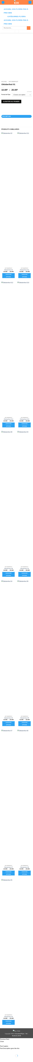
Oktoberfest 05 (8, 1016)
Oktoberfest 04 (8, 718)
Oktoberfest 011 (24, 270)
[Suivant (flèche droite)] (7, 1059)
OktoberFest (13, 81)
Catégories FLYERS (16, 16)
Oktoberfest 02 (8, 270)
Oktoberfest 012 (8, 419)
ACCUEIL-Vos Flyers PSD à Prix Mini (16, 11)
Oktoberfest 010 (24, 419)
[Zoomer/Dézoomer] (2, 1051)
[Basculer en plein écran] (7, 1051)
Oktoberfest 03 (24, 568)
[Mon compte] (3, 2)
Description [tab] (6, 116)
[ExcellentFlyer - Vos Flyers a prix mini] (16, 2)
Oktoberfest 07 (8, 867)
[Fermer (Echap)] (18, 1051)
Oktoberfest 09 (24, 718)
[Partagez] (12, 1051)
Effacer (29, 91)
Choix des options (8, 275)
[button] (30, 2)
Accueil (4, 81)
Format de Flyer (5, 94)
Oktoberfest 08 (8, 568)
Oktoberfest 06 (24, 867)
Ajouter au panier (11, 101)
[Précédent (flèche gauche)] (2, 1059)
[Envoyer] (28, 28)
